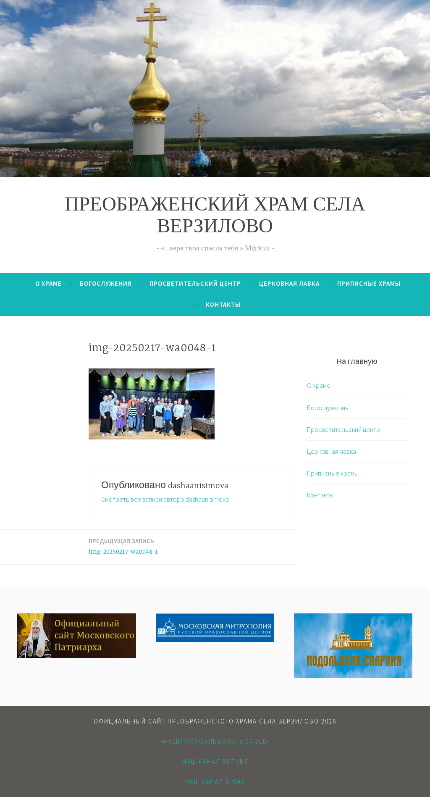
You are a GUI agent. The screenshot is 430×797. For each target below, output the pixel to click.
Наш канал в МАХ (215, 782)
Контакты (223, 304)
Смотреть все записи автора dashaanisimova (165, 499)
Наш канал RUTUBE (215, 761)
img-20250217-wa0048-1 (123, 546)
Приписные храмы (369, 283)
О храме (48, 283)
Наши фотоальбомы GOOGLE (215, 741)
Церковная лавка (289, 283)
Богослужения (106, 283)
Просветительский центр (195, 283)
